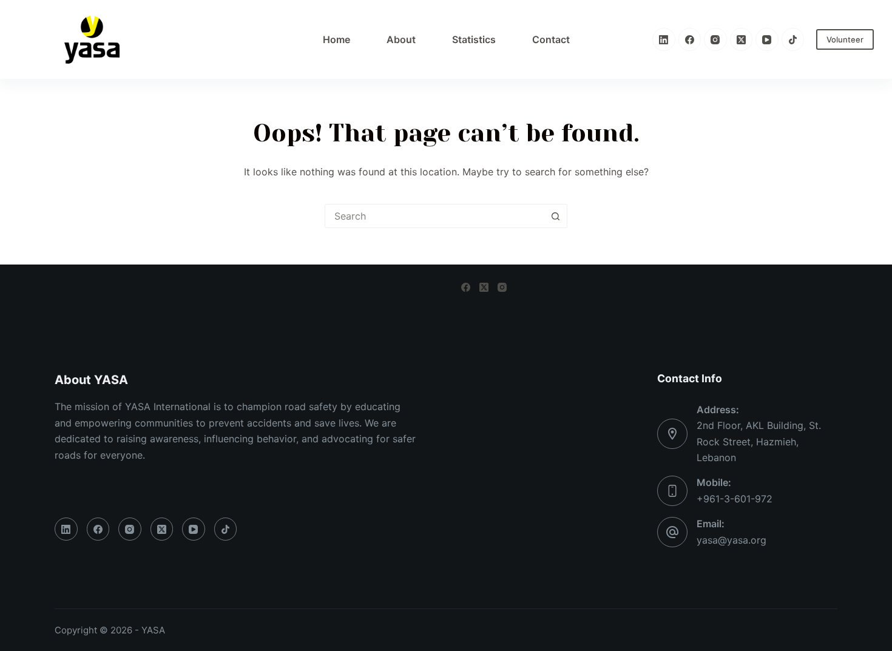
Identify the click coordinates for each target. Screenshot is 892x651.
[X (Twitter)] (741, 39)
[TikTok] (793, 39)
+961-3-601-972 (734, 499)
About (401, 39)
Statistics (474, 39)
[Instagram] (715, 39)
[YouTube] (767, 39)
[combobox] (434, 216)
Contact (551, 39)
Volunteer (844, 39)
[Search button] (555, 216)
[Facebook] (689, 39)
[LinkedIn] (663, 39)
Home (336, 39)
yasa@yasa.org (731, 540)
